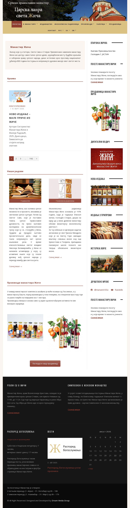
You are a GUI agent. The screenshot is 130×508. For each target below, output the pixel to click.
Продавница (115, 24)
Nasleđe (118, 289)
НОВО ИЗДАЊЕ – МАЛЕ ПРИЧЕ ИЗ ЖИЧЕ (19, 118)
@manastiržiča (101, 289)
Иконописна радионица (67, 24)
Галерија (100, 24)
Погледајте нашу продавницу (45, 363)
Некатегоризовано (17, 106)
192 (31, 158)
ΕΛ (67, 30)
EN (73, 30)
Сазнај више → (15, 266)
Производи (86, 24)
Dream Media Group (61, 500)
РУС (60, 30)
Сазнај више (97, 82)
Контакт (52, 30)
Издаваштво (46, 24)
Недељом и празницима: (18, 439)
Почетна (17, 24)
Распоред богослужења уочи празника (64, 469)
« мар (90, 468)
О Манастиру (29, 24)
